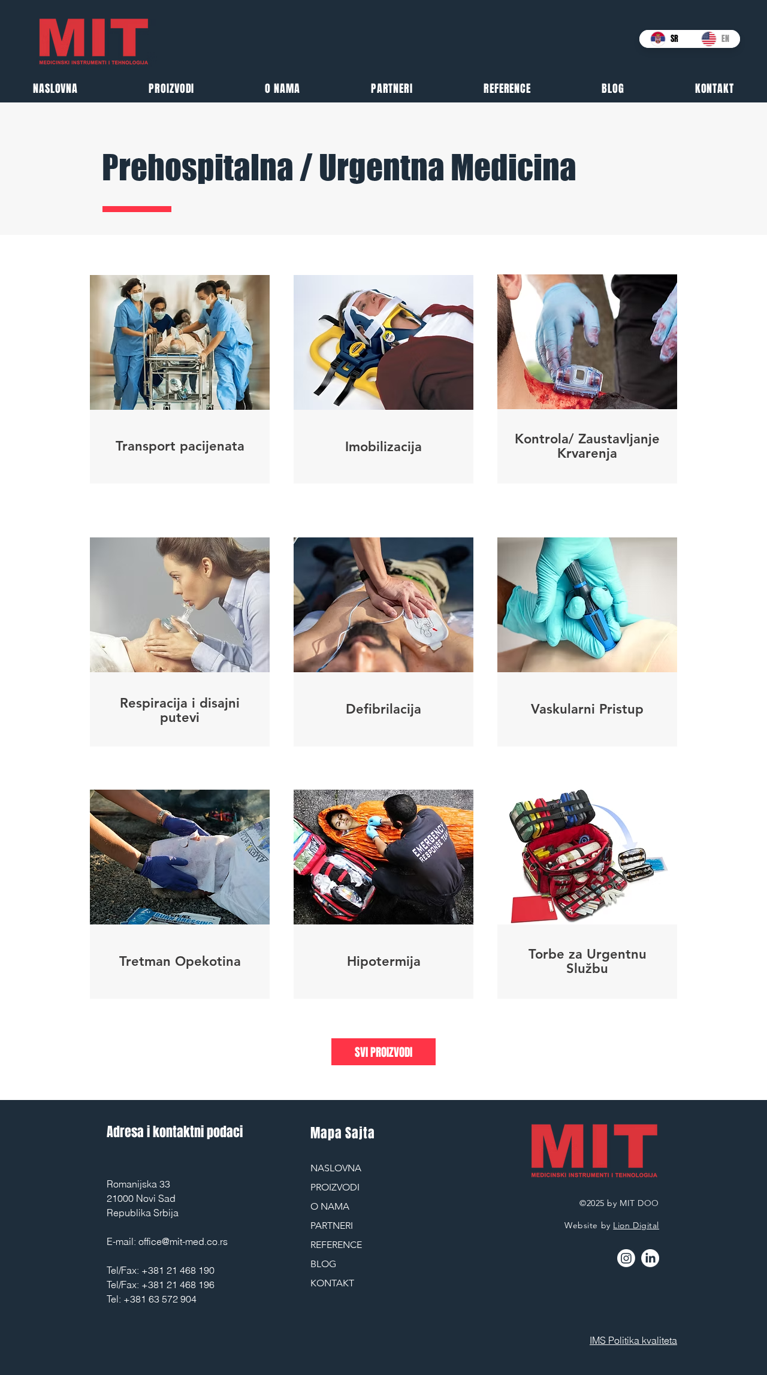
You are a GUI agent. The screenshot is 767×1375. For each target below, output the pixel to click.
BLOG (323, 1264)
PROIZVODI (335, 1187)
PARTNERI (331, 1225)
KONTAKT (332, 1283)
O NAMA (329, 1206)
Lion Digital (636, 1225)
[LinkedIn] (650, 1258)
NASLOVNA (335, 1168)
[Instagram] (626, 1258)
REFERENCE (336, 1244)
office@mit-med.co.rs (183, 1241)
